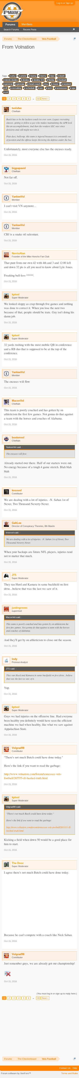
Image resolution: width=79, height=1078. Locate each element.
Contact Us (64, 1068)
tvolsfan (17, 108)
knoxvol (17, 490)
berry (43, 76)
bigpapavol (19, 168)
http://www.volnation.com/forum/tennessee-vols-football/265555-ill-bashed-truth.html (33, 776)
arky (13, 76)
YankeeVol (18, 196)
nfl (6, 88)
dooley (25, 80)
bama (33, 76)
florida (51, 80)
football (62, 80)
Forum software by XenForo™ (16, 1073)
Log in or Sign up (65, 3)
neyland (67, 84)
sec (41, 88)
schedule (30, 88)
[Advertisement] (38, 61)
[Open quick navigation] (74, 38)
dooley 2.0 (39, 80)
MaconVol (18, 400)
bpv (52, 76)
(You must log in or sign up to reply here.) (57, 993)
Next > (45, 98)
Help (75, 1068)
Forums (10, 24)
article (23, 76)
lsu (46, 84)
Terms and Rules (69, 1073)
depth (62, 76)
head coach (35, 84)
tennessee (62, 88)
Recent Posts (29, 29)
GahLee (16, 522)
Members (26, 24)
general (8, 84)
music (56, 84)
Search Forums (11, 29)
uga (73, 88)
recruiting (16, 88)
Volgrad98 (18, 747)
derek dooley (11, 80)
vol (6, 92)
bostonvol (18, 437)
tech (50, 88)
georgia (20, 84)
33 (38, 98)
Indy (14, 659)
